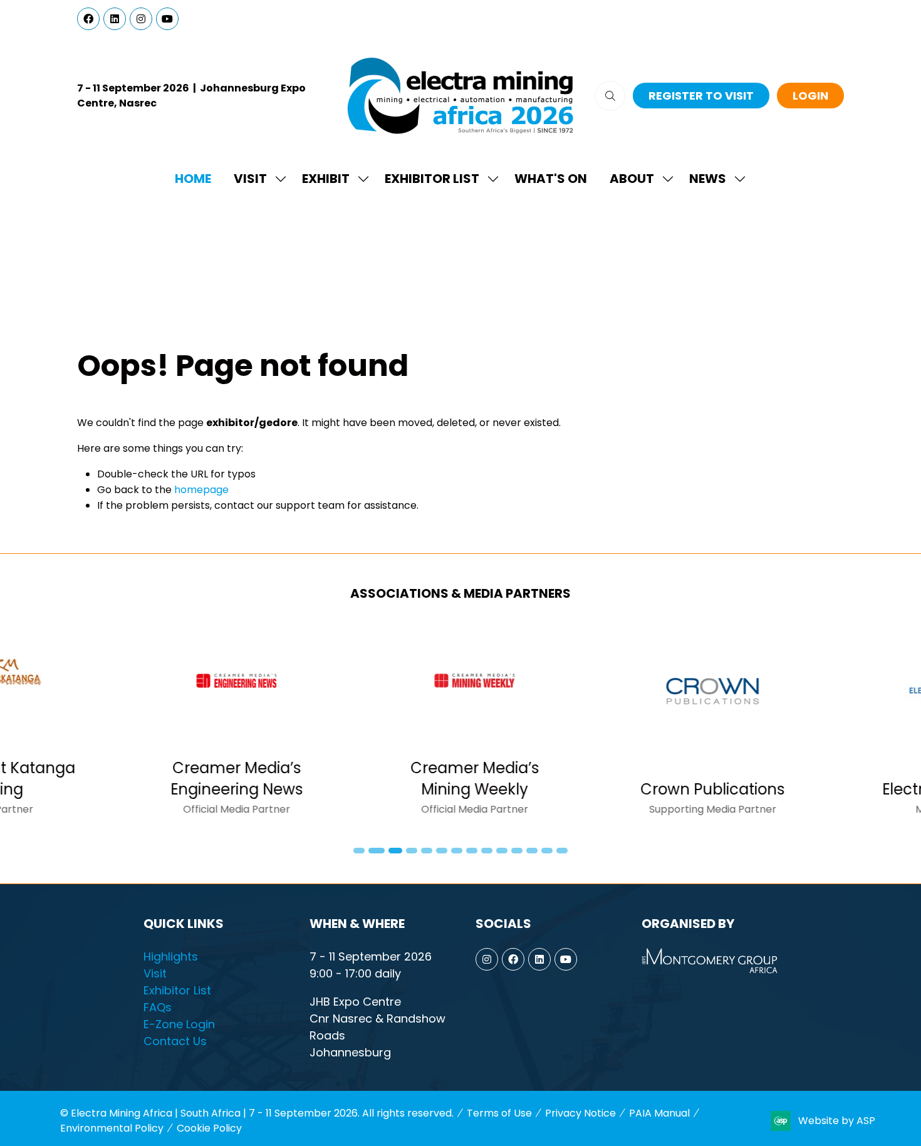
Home (193, 178)
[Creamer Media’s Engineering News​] (104, 724)
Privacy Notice (580, 1113)
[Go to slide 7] (456, 850)
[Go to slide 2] (374, 850)
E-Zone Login (179, 1024)
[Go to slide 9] (486, 850)
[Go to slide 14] (562, 850)
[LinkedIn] (114, 19)
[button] (610, 96)
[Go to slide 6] (441, 850)
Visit (250, 178)
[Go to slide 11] (517, 850)
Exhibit (326, 178)
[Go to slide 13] (547, 850)
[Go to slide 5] (426, 850)
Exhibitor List (432, 178)
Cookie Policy (209, 1128)
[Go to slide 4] (411, 850)
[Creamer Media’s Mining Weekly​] (342, 724)
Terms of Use (499, 1113)
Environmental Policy (112, 1128)
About (632, 178)
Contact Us (175, 1041)
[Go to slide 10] (501, 850)
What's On (550, 178)
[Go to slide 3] (392, 850)
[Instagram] (141, 19)
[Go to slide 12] (532, 850)
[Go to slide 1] (359, 850)
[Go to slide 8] (471, 850)
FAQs (157, 1007)
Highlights (170, 956)
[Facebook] (88, 19)
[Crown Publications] (580, 724)
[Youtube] (167, 19)
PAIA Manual (659, 1113)
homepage (201, 489)
